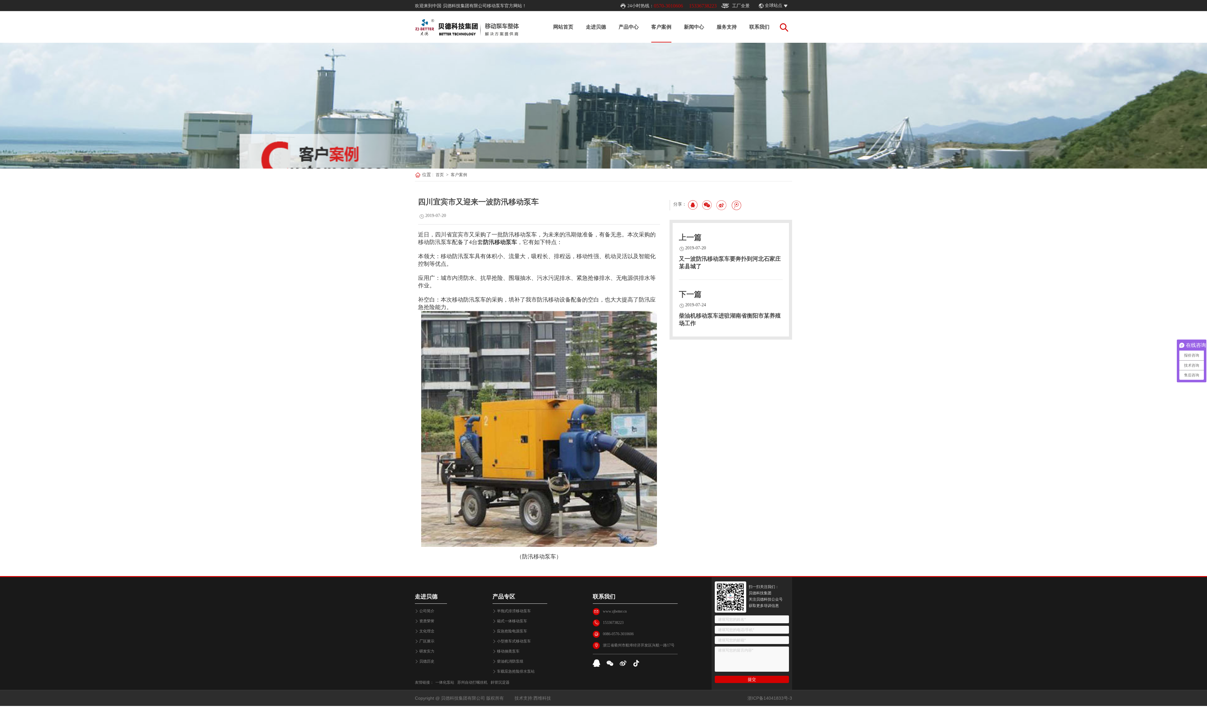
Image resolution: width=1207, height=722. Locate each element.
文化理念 (426, 631)
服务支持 (727, 27)
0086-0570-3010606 (618, 634)
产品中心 (629, 27)
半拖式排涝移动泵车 (514, 611)
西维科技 (542, 698)
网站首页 (563, 27)
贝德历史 (426, 661)
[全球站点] (789, 5)
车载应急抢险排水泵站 (516, 671)
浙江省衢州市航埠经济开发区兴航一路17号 (639, 645)
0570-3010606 (668, 5)
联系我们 (759, 27)
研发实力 (426, 651)
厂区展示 (426, 641)
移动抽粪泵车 (508, 651)
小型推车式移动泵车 (514, 641)
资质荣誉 (426, 621)
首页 (440, 174)
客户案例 (661, 27)
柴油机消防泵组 (510, 661)
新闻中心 (694, 27)
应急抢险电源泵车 (512, 631)
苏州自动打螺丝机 (472, 682)
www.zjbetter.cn (615, 611)
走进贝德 (596, 27)
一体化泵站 (444, 682)
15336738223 (703, 5)
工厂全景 (741, 5)
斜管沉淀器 (500, 682)
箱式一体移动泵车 (512, 621)
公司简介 (426, 611)
